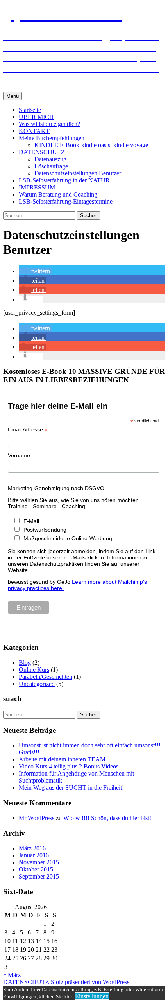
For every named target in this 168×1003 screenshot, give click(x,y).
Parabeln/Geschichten (45, 676)
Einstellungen (92, 996)
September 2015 (39, 876)
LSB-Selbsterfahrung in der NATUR (64, 180)
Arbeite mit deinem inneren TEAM (62, 759)
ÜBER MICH (36, 117)
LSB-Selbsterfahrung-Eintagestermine (66, 201)
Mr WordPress (36, 818)
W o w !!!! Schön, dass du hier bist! (107, 818)
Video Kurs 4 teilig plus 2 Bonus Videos (68, 766)
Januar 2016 (34, 855)
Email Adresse (28, 429)
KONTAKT (34, 131)
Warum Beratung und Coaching (58, 194)
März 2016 (32, 848)
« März (12, 975)
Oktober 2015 (36, 869)
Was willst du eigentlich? (49, 124)
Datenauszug (50, 159)
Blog (25, 662)
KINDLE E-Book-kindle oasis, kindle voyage (91, 145)
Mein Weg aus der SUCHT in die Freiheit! (71, 787)
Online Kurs (34, 669)
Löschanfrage (51, 166)
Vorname (19, 455)
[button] (35, 271)
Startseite (30, 109)
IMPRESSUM (37, 187)
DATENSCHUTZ (42, 152)
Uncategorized (37, 683)
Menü (12, 96)
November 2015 (39, 862)
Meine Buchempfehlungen (51, 138)
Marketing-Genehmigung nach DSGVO (56, 488)
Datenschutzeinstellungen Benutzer (77, 173)
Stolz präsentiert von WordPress (90, 982)
